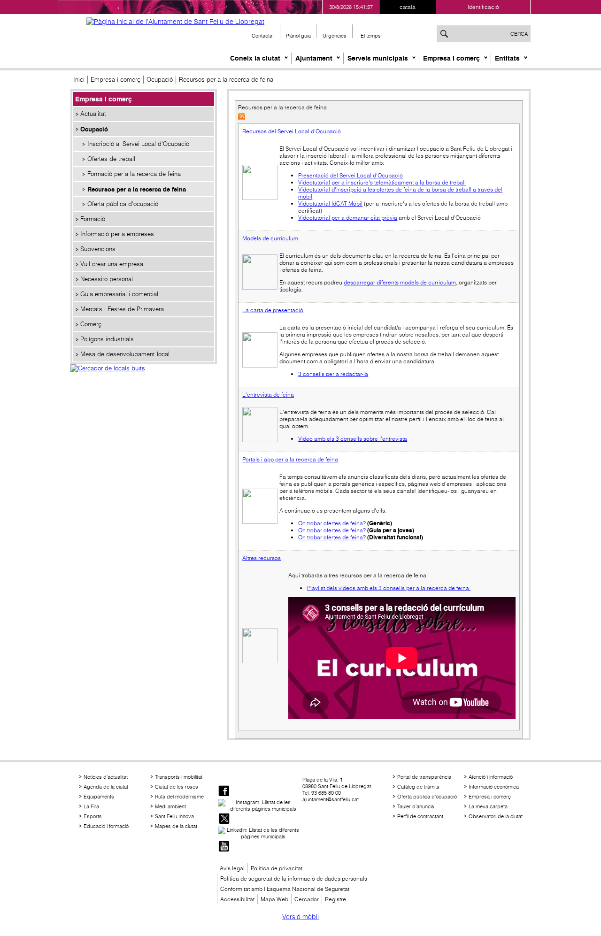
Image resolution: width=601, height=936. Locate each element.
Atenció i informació (491, 777)
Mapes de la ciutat (176, 826)
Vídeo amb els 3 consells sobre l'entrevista (352, 438)
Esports (93, 816)
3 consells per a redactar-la (333, 373)
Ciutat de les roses (176, 786)
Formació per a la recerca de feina (134, 174)
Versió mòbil (300, 917)
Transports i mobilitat (178, 777)
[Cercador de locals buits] (143, 378)
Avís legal (232, 868)
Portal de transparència (424, 777)
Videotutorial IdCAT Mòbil (330, 203)
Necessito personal (106, 279)
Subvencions (98, 249)
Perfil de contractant (420, 816)
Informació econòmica (494, 786)
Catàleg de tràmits (418, 786)
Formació (92, 219)
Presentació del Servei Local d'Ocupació (350, 175)
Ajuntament (313, 58)
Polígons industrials (107, 339)
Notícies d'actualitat (106, 777)
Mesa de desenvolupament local (125, 354)
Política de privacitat (276, 868)
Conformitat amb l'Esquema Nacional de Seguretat (284, 888)
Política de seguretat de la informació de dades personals (293, 878)
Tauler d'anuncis (415, 806)
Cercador (306, 899)
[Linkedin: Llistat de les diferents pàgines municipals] (259, 833)
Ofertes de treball (111, 159)
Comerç (90, 324)
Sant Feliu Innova (174, 816)
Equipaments (99, 796)
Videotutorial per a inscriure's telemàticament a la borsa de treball (382, 182)
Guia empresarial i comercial (119, 294)
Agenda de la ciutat (106, 786)
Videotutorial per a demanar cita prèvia (347, 217)
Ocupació (159, 80)
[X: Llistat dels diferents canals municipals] (224, 819)
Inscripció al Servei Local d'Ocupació (138, 144)
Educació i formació (106, 826)
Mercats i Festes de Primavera (122, 309)
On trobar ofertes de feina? (332, 523)
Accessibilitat (237, 899)
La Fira (91, 806)
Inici (79, 80)
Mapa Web (274, 899)
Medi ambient (170, 806)
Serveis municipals (377, 58)
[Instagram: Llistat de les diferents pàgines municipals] (259, 805)
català (408, 6)
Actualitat (93, 114)
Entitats (507, 58)
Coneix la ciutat (255, 58)
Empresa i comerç (451, 58)
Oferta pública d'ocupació (122, 204)
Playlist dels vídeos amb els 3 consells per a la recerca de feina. (388, 587)
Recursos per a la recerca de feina (136, 189)
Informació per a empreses (117, 234)
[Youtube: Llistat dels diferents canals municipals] (224, 847)
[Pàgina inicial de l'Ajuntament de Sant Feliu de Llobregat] (175, 21)
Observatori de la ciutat (496, 816)
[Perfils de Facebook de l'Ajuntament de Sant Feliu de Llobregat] (224, 791)
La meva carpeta (488, 806)
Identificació (483, 6)
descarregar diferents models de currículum (400, 282)
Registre (335, 899)
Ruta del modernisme (179, 796)
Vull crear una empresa (111, 264)
